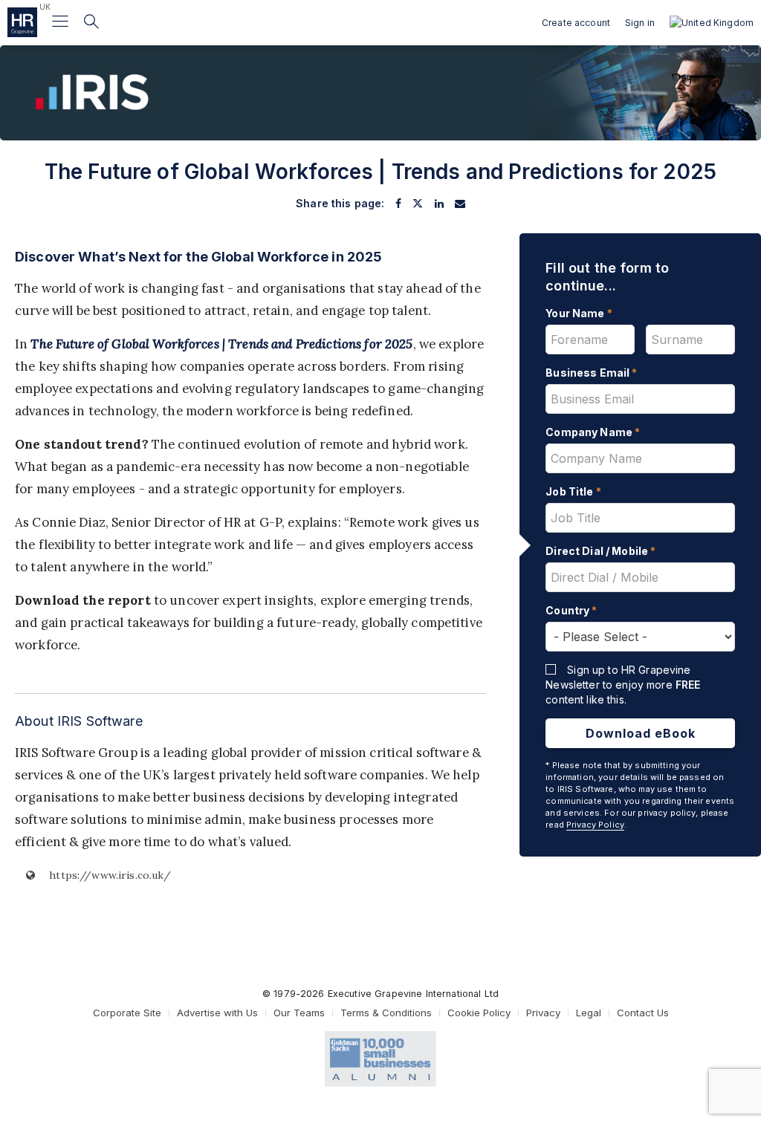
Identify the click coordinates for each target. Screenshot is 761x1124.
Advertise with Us (217, 1013)
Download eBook (641, 733)
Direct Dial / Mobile (600, 551)
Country (571, 610)
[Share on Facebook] (398, 203)
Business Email (591, 372)
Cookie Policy (479, 1013)
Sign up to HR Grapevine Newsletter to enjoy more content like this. (622, 684)
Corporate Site (127, 1013)
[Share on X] (417, 203)
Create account (576, 22)
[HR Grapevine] (22, 22)
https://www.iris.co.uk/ (108, 875)
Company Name (592, 432)
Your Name (578, 313)
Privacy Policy (595, 824)
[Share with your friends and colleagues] (460, 203)
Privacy (543, 1013)
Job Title (573, 491)
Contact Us (643, 1013)
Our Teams (299, 1013)
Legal (588, 1013)
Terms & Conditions (386, 1013)
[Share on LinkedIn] (439, 203)
